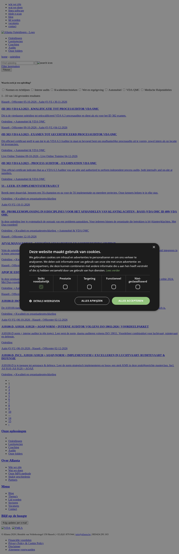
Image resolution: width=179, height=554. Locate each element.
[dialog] (89, 277)
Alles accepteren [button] (131, 300)
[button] (44, 301)
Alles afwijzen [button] (92, 300)
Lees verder (113, 270)
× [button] (153, 247)
